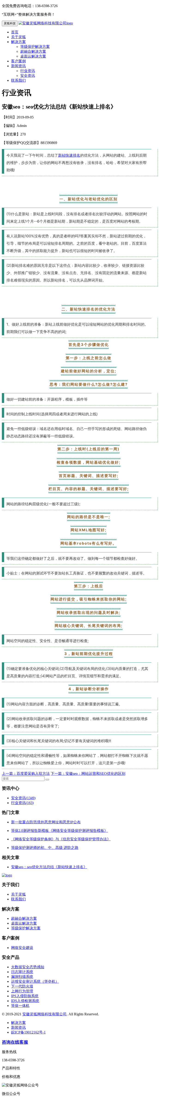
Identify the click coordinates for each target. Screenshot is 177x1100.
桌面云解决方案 (33, 56)
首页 (14, 32)
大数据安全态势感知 (27, 967)
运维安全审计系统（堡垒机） (35, 981)
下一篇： (58, 773)
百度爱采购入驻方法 (33, 773)
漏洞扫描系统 (22, 977)
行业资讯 (27, 71)
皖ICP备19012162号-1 (28, 1032)
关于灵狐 (18, 37)
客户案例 (18, 61)
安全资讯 (27, 76)
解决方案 (18, 42)
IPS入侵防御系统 (24, 996)
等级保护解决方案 (35, 47)
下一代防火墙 (22, 986)
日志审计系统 (22, 972)
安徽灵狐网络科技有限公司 (44, 1014)
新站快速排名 (69, 155)
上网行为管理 (22, 991)
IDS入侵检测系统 (25, 1001)
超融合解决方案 (33, 51)
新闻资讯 (18, 66)
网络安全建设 (22, 948)
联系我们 (18, 80)
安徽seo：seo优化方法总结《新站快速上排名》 (49, 867)
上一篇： (9, 773)
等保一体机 (20, 1006)
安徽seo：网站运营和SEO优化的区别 (95, 773)
